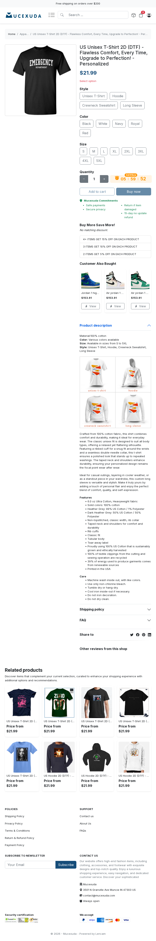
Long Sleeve (132, 105)
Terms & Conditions (17, 830)
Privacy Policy (14, 823)
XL (115, 151)
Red (85, 133)
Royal (135, 124)
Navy (119, 124)
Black (86, 124)
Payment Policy (14, 845)
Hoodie (117, 96)
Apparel (25, 34)
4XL (85, 161)
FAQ (83, 620)
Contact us (87, 816)
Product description (96, 325)
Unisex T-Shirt (93, 96)
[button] (53, 15)
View (92, 306)
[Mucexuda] (23, 15)
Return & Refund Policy (19, 838)
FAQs (83, 830)
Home (11, 34)
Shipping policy (92, 609)
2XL (127, 151)
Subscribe (66, 865)
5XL (99, 161)
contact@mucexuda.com (99, 895)
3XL (141, 151)
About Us (85, 823)
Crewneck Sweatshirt (98, 105)
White (103, 124)
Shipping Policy (14, 816)
